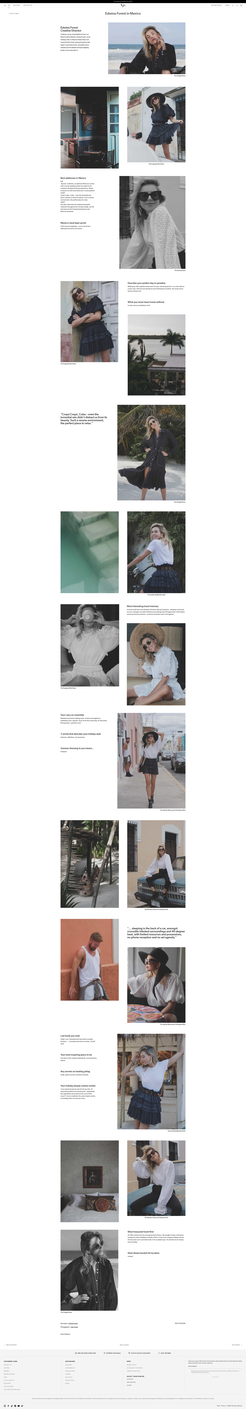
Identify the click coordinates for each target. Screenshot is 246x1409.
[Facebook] (8, 1406)
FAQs (5, 1377)
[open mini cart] (241, 5)
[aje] (123, 5)
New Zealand (131, 1382)
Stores (227, 5)
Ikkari (67, 1383)
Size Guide (7, 1383)
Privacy (223, 1406)
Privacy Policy (132, 1365)
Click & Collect (9, 1380)
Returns (6, 1371)
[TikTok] (12, 1406)
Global (129, 1385)
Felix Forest (74, 1327)
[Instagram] (5, 1406)
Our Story (68, 1365)
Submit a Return (9, 1374)
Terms (218, 1406)
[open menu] (5, 5)
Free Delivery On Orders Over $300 (123, 1)
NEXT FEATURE (180, 1323)
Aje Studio (68, 1377)
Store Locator (70, 1371)
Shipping (7, 1368)
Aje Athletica (69, 1380)
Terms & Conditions (133, 1371)
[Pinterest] (15, 1406)
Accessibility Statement (135, 1368)
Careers (68, 1374)
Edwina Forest (73, 1323)
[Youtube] (19, 1406)
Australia (130, 1379)
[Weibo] (22, 1406)
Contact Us (8, 1365)
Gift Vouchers (9, 1386)
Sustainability (70, 1368)
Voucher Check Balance (12, 1389)
